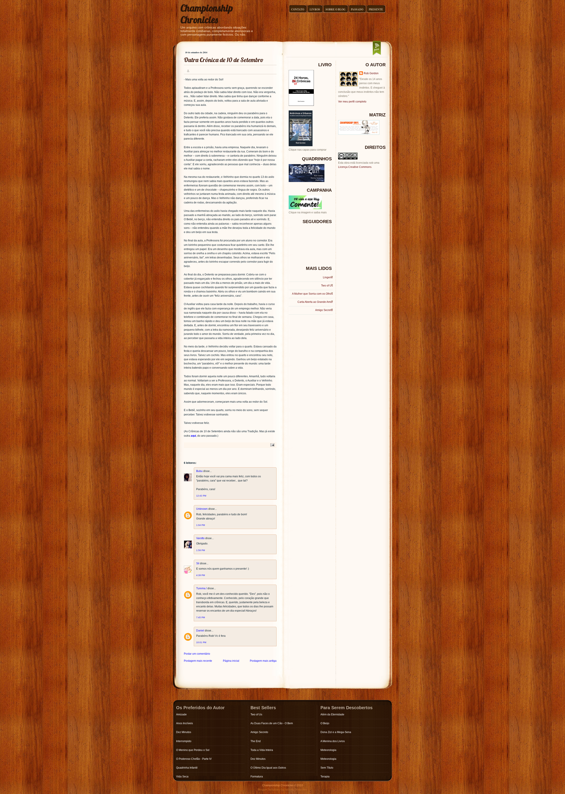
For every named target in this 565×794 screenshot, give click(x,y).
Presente (376, 9)
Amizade (181, 714)
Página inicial (231, 660)
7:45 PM (200, 617)
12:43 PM (201, 496)
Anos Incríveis (184, 723)
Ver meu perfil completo (352, 101)
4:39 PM (200, 575)
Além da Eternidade (332, 714)
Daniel (200, 630)
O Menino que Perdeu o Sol (192, 750)
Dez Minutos (183, 732)
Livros (315, 9)
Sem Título (326, 767)
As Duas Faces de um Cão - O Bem (271, 723)
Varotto (200, 538)
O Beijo (324, 723)
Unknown (202, 508)
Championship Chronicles (207, 14)
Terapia (325, 776)
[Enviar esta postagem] (271, 444)
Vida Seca (182, 776)
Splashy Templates (295, 789)
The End (255, 741)
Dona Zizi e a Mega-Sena (335, 732)
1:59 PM (200, 550)
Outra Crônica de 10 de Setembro (224, 60)
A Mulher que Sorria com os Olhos (312, 293)
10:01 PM (201, 642)
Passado (357, 9)
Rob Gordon (371, 73)
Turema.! (201, 588)
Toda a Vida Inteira (261, 750)
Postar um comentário (197, 653)
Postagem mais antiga (263, 660)
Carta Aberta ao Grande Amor (315, 301)
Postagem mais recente (198, 660)
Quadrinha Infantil (187, 767)
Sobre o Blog (335, 9)
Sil (197, 563)
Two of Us (327, 285)
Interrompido (183, 741)
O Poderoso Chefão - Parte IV (194, 758)
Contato (297, 9)
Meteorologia (328, 750)
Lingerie (328, 277)
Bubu (199, 471)
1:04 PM (200, 525)
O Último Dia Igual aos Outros (268, 767)
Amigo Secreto (324, 310)
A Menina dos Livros (332, 741)
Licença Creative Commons (354, 167)
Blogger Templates (269, 789)
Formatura (256, 776)
